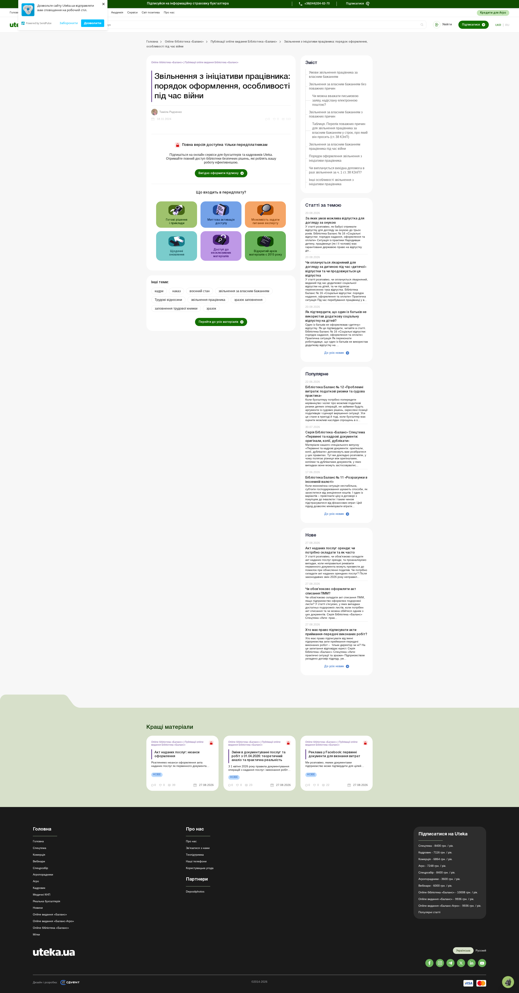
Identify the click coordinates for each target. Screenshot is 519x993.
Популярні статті (429, 912)
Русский (481, 950)
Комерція (39, 854)
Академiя (117, 12)
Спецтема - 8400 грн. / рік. (436, 845)
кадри (159, 291)
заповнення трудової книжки (176, 308)
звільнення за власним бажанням (244, 291)
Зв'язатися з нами (198, 848)
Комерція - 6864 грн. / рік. (435, 859)
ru (507, 25)
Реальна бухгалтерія (46, 901)
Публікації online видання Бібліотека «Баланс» (211, 62)
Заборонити (69, 23)
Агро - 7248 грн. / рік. (432, 865)
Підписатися (355, 3)
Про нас (169, 12)
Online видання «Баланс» (50, 914)
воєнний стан (200, 291)
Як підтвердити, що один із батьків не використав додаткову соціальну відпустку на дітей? (336, 316)
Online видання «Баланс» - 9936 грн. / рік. (446, 899)
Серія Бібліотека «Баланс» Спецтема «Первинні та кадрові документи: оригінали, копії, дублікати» (335, 437)
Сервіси (132, 12)
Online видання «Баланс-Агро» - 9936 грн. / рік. (449, 905)
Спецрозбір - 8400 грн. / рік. (436, 872)
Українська (463, 950)
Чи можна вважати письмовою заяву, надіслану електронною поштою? (335, 100)
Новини (38, 907)
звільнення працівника (208, 299)
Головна (15, 12)
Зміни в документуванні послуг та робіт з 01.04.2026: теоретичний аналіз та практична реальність (258, 756)
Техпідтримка (195, 854)
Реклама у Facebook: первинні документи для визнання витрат (334, 754)
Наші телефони (196, 861)
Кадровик (39, 887)
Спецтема (39, 848)
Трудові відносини (168, 299)
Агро (36, 881)
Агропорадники (43, 874)
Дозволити (92, 23)
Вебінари (39, 861)
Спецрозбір (40, 868)
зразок (211, 308)
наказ (176, 291)
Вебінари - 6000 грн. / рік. (435, 885)
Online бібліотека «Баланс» (167, 62)
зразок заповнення (248, 299)
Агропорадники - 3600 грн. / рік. (439, 879)
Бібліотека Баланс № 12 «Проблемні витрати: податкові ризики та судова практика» (335, 391)
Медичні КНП (41, 894)
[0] (508, 982)
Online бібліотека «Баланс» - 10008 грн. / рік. (448, 892)
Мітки (36, 934)
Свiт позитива (151, 12)
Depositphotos (195, 891)
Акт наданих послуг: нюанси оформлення (176, 754)
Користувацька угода (199, 868)
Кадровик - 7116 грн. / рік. (435, 852)
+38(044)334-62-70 (317, 3)
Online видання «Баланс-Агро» (53, 921)
